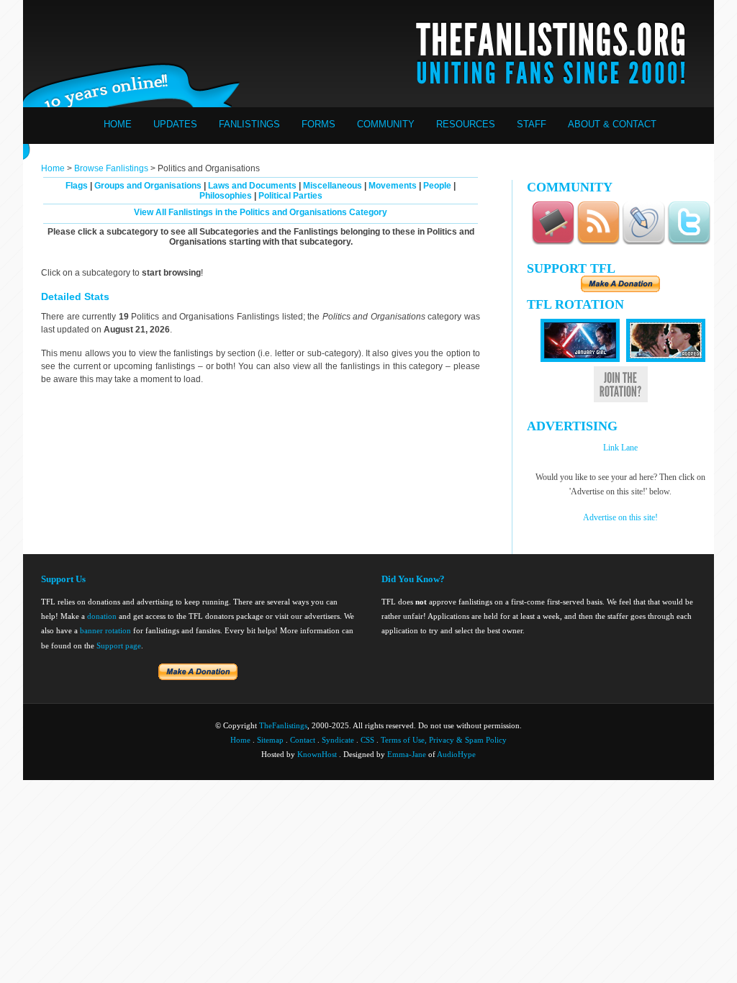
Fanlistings (249, 124)
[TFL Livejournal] (643, 242)
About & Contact (612, 124)
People (437, 186)
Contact (302, 739)
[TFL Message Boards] (552, 242)
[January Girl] (580, 359)
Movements (392, 186)
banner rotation (105, 630)
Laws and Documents (252, 186)
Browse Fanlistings (111, 168)
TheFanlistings (283, 725)
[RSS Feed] (598, 242)
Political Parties (290, 196)
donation (102, 616)
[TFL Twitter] (688, 242)
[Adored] (665, 359)
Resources (465, 124)
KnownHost (317, 754)
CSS (367, 739)
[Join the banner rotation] (621, 399)
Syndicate (338, 739)
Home (118, 124)
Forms (318, 124)
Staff (531, 124)
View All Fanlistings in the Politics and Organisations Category (260, 212)
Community (386, 124)
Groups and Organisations (148, 186)
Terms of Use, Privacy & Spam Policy (444, 739)
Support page (118, 645)
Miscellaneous (332, 186)
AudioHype (456, 754)
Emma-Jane (406, 754)
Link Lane (620, 448)
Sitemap (270, 739)
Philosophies (225, 196)
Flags (76, 186)
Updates (175, 124)
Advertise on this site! (620, 517)
